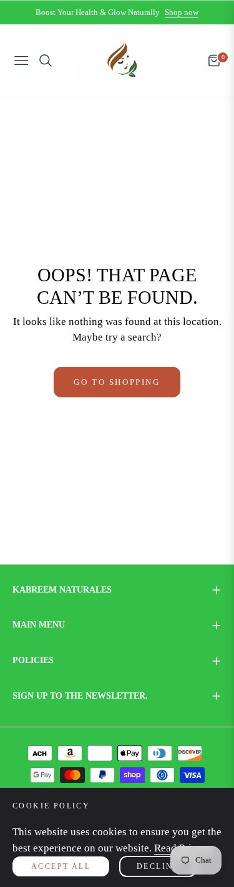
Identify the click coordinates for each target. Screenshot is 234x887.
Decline (158, 866)
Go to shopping (117, 382)
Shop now (181, 12)
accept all (60, 866)
